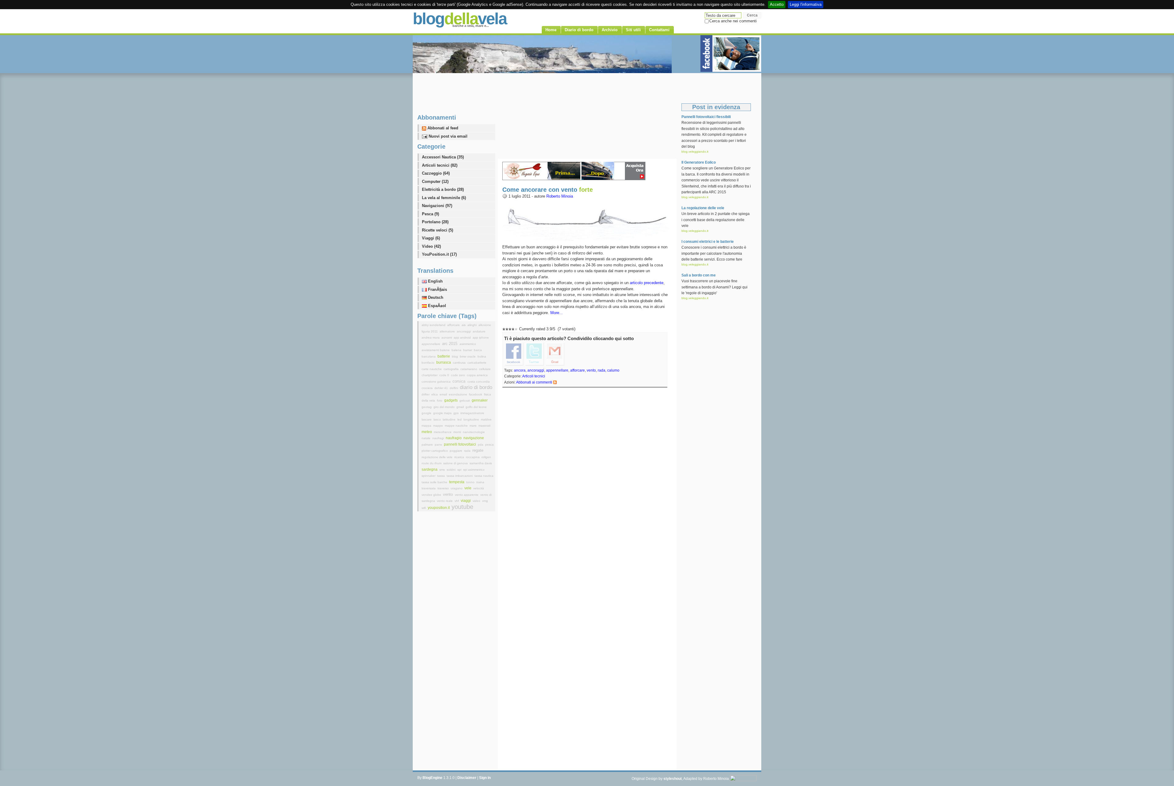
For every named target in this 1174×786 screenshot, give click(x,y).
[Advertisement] (587, 116)
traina (480, 482)
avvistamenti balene (436, 350)
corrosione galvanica (437, 381)
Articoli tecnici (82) (439, 165)
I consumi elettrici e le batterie (707, 241)
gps (456, 413)
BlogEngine (432, 778)
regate (477, 450)
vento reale (445, 500)
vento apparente (467, 494)
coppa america (477, 375)
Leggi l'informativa (805, 4)
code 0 (444, 375)
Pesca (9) (430, 214)
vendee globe (432, 494)
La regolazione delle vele (702, 208)
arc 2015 (450, 343)
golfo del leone (476, 407)
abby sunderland (434, 325)
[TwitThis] (534, 353)
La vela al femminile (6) (444, 197)
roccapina (473, 457)
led (460, 419)
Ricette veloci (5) (437, 230)
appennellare (557, 370)
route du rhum (432, 463)
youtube (462, 506)
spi (459, 469)
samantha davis (481, 463)
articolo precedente (646, 282)
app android (463, 337)
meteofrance (443, 432)
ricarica (459, 457)
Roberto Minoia (559, 196)
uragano (457, 488)
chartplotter (430, 375)
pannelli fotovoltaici (460, 444)
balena (457, 350)
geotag (427, 407)
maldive (486, 419)
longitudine (471, 419)
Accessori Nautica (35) (443, 157)
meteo (427, 432)
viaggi (466, 501)
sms (442, 469)
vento (591, 370)
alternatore (448, 331)
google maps (442, 413)
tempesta (457, 482)
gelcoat (465, 400)
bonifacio (428, 362)
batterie (444, 356)
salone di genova (456, 463)
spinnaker (429, 475)
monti (457, 432)
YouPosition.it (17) (439, 254)
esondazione (458, 394)
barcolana (429, 356)
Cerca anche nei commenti (733, 21)
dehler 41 (441, 388)
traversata (429, 488)
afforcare (577, 370)
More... (556, 312)
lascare (427, 419)
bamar (468, 350)
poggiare (456, 450)
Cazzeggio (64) (436, 173)
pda (481, 444)
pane (439, 444)
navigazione (473, 438)
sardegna (430, 469)
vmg (485, 500)
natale (426, 438)
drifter (426, 394)
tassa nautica (483, 475)
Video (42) (431, 246)
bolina (482, 356)
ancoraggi (535, 370)
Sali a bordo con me (698, 275)
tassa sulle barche (435, 482)
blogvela (460, 18)
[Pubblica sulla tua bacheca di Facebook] (513, 353)
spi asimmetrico (474, 469)
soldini (451, 469)
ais (464, 325)
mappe (438, 425)
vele (468, 488)
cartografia (452, 369)
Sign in (485, 778)
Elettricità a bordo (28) (443, 189)
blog (455, 356)
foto (440, 400)
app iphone (481, 337)
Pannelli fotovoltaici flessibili (706, 117)
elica (435, 394)
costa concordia (478, 381)
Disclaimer (466, 778)
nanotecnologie (474, 432)
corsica (459, 381)
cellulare (485, 369)
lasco (438, 419)
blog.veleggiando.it (694, 151)
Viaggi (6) (431, 238)
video (477, 500)
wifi (424, 508)
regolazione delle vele (437, 457)
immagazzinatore (472, 413)
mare (474, 425)
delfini (454, 388)
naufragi (438, 438)
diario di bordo (476, 387)
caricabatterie (476, 362)
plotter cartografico (435, 450)
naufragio (454, 438)
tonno (470, 482)
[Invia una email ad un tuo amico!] (554, 353)
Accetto (777, 4)
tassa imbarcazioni (460, 475)
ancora (520, 370)
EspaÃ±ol (436, 305)
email (444, 394)
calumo (613, 370)
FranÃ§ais (437, 289)
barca (478, 350)
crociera (428, 388)
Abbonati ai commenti (534, 382)
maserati (484, 425)
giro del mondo (445, 407)
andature (479, 331)
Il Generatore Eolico (698, 162)
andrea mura (431, 337)
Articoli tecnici (533, 376)
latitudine (449, 419)
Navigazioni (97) (437, 205)
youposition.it (439, 508)
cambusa (460, 362)
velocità (478, 488)
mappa (427, 425)
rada (601, 370)
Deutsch (435, 297)
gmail (460, 407)
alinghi (472, 325)
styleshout (672, 779)
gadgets (451, 400)
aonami (447, 337)
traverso (443, 488)
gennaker (480, 400)
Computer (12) (435, 181)
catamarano (469, 369)
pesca (489, 444)
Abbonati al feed (442, 128)
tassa (441, 475)
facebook (476, 394)
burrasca (444, 362)
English (435, 281)
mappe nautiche (457, 425)
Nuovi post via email (447, 136)
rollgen (486, 457)
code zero (458, 375)
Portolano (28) (435, 222)
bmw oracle (468, 356)
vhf (457, 500)
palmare (428, 444)
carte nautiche (432, 369)
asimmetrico (468, 344)
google (427, 413)
